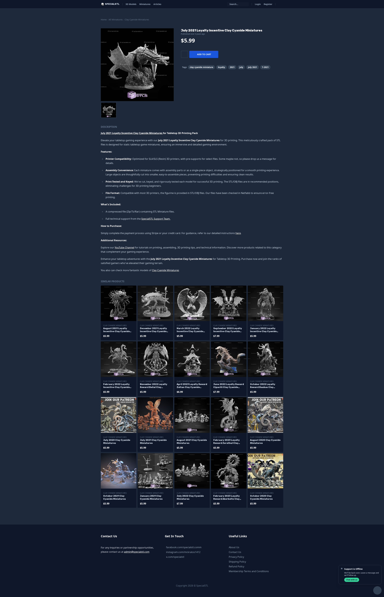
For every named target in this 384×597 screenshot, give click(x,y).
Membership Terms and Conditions (249, 571)
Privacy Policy (236, 557)
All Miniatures (116, 19)
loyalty (221, 67)
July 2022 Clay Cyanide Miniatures (190, 497)
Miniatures (144, 4)
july (241, 67)
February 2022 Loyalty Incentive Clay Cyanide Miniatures (116, 386)
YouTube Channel (124, 247)
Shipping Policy (237, 561)
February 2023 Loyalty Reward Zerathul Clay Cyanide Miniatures (226, 442)
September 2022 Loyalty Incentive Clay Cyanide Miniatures (227, 330)
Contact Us (235, 552)
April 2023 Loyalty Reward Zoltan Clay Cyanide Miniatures (192, 386)
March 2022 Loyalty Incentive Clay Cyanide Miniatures (190, 330)
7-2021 (265, 67)
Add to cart (204, 54)
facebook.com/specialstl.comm (183, 547)
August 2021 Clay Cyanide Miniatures (192, 441)
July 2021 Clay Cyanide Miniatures (153, 441)
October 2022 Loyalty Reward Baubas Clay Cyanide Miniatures (262, 386)
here (238, 233)
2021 (232, 67)
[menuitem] (108, 110)
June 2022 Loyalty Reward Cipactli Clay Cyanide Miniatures (228, 386)
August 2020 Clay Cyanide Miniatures (265, 441)
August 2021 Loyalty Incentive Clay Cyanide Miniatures (116, 330)
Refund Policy (236, 566)
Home (104, 19)
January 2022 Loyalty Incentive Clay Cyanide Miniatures (263, 330)
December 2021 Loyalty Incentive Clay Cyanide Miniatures (153, 330)
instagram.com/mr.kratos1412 (183, 552)
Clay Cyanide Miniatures (137, 19)
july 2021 (252, 67)
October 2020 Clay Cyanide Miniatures (261, 497)
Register (268, 4)
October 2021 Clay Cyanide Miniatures (114, 497)
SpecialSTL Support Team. (155, 218)
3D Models (131, 4)
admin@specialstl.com (136, 551)
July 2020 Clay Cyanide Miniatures (116, 441)
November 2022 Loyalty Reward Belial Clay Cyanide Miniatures (153, 386)
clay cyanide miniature (201, 67)
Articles (157, 4)
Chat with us (351, 579)
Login (258, 4)
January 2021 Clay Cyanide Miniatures (151, 497)
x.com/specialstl (175, 557)
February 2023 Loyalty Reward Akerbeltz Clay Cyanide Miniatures (226, 498)
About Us (234, 547)
